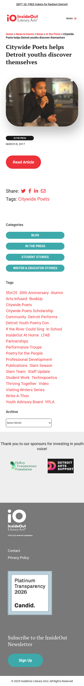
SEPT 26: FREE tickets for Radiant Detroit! (42, 4)
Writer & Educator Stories (35, 268)
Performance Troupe (24, 347)
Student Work (17, 377)
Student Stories (35, 257)
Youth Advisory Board (24, 402)
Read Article (23, 162)
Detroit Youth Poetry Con (27, 323)
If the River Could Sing (25, 329)
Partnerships (17, 341)
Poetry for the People (24, 353)
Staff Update (39, 371)
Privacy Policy (18, 558)
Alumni (57, 292)
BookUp (36, 298)
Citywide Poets (33, 199)
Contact (14, 551)
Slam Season (40, 365)
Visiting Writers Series (25, 389)
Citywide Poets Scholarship (29, 310)
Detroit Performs (42, 316)
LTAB (45, 335)
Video (44, 383)
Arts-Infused (16, 298)
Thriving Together (21, 383)
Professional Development (29, 359)
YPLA (50, 402)
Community (16, 316)
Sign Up (25, 660)
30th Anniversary (34, 292)
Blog (35, 235)
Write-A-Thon (17, 396)
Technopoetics (44, 377)
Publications (16, 365)
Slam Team (16, 371)
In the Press (20, 138)
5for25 (11, 292)
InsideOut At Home (22, 335)
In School (54, 329)
